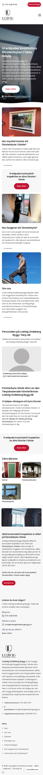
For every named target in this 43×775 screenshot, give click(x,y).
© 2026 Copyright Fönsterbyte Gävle (17, 766)
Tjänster (7, 736)
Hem (6, 728)
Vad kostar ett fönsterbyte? (16, 753)
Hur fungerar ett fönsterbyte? (16, 749)
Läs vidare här (8, 165)
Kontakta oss (9, 583)
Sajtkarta (7, 768)
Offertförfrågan (34, 4)
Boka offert (11, 89)
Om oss (7, 732)
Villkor (36, 766)
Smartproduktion (19, 768)
